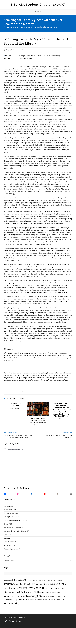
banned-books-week (46, 580)
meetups (57, 592)
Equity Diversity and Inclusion (14, 520)
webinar (11, 603)
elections (62, 583)
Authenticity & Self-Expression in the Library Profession (38, 420)
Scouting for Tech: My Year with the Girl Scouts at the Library (39, 27)
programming (19, 391)
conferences (25, 583)
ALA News (7, 506)
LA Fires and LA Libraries (14, 405)
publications (32, 599)
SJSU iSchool (8, 545)
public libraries (27, 391)
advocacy (9, 580)
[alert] (38, 449)
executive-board (13, 588)
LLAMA (6, 535)
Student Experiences (11, 549)
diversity (50, 584)
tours (60, 599)
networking (32, 596)
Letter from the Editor (54, 588)
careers (9, 583)
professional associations (56, 596)
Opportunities (9, 542)
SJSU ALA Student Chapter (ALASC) (38, 4)
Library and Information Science (15, 531)
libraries (30, 592)
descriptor (41, 584)
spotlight (52, 599)
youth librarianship (37, 391)
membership (10, 596)
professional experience (15, 599)
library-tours (44, 592)
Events (6, 524)
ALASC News (8, 510)
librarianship (10, 391)
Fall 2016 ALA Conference (12, 527)
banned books (59, 580)
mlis (19, 596)
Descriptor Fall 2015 (11, 513)
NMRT (6, 538)
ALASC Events (32, 580)
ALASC (21, 580)
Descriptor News (24, 50)
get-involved (33, 588)
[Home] (4, 27)
